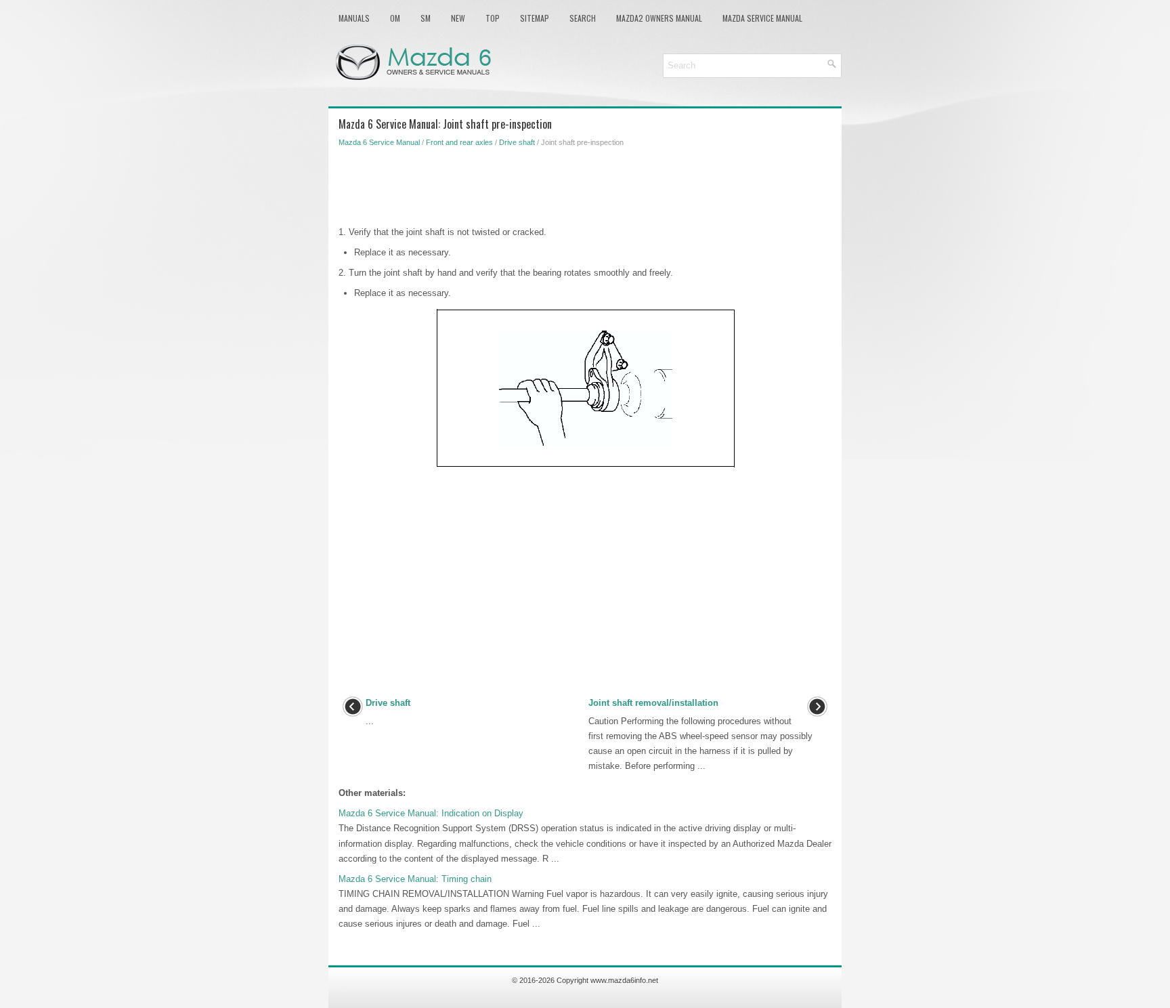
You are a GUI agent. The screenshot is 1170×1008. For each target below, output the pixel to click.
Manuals (354, 18)
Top (492, 18)
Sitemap (534, 18)
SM (425, 18)
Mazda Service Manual (762, 18)
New (458, 18)
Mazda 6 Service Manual (379, 142)
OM (395, 18)
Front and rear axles (459, 142)
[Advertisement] (585, 184)
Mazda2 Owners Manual (659, 18)
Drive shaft (517, 142)
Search (582, 18)
